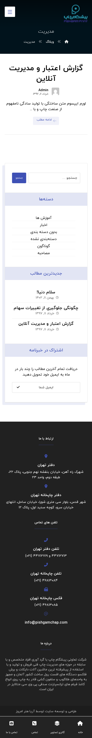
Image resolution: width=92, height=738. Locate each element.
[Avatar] (55, 91)
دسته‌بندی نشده (44, 239)
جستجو (19, 178)
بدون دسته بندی (43, 232)
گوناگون (43, 246)
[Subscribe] (18, 387)
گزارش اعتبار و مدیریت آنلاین (46, 324)
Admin (43, 90)
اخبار (43, 225)
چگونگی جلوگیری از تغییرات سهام (46, 308)
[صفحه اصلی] (66, 42)
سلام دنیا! (46, 292)
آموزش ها (44, 218)
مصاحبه (44, 253)
